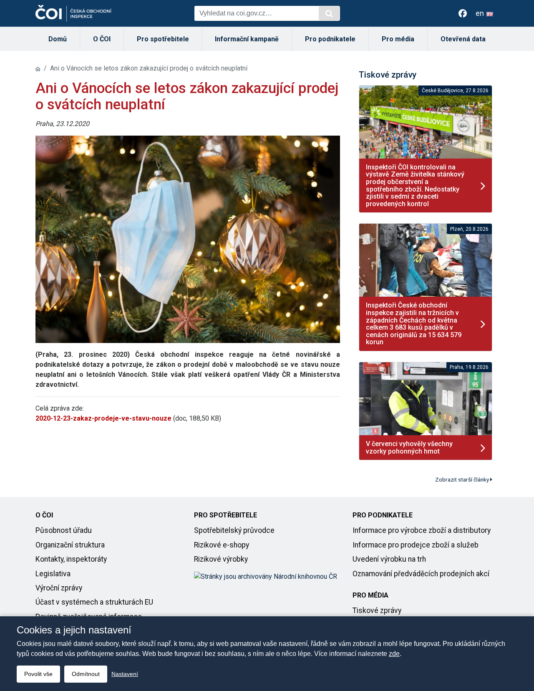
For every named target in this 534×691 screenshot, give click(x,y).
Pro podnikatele (330, 39)
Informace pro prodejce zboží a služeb (416, 545)
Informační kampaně (247, 39)
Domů (57, 39)
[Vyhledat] (329, 13)
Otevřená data (463, 39)
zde (394, 653)
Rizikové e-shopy (221, 545)
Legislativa (53, 574)
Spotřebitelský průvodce (234, 530)
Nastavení (124, 674)
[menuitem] (57, 39)
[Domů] (37, 68)
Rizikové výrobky (221, 559)
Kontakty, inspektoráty (71, 559)
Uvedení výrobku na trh (389, 559)
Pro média (398, 39)
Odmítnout (86, 674)
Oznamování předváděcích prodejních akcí (421, 574)
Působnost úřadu (63, 530)
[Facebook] (462, 13)
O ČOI (102, 39)
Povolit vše (38, 674)
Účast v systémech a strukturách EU (94, 602)
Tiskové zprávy (377, 610)
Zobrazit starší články (462, 479)
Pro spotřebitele (163, 39)
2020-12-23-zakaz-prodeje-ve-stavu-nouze (103, 418)
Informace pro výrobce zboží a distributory (422, 530)
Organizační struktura (70, 545)
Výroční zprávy (58, 588)
